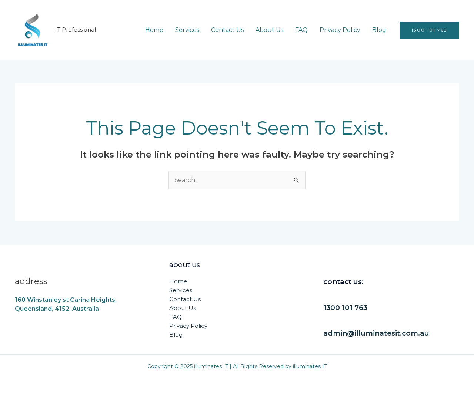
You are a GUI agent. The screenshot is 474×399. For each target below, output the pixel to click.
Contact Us (227, 29)
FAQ (301, 29)
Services (187, 29)
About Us (269, 29)
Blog (379, 29)
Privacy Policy (340, 29)
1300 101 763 (345, 307)
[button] (429, 30)
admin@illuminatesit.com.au (376, 333)
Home (154, 29)
